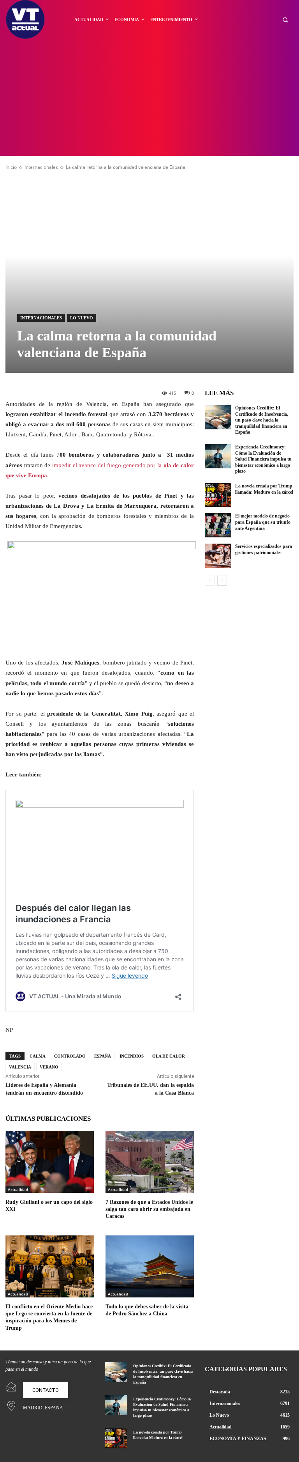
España (102, 1056)
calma (38, 1056)
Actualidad (18, 1189)
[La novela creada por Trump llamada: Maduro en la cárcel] (218, 495)
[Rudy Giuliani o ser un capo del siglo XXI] (49, 1162)
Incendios (132, 1056)
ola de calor (168, 1056)
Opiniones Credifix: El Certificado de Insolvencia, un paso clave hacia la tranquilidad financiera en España (261, 420)
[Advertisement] (149, 97)
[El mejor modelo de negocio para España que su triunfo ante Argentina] (218, 525)
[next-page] (222, 581)
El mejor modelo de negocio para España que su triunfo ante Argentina (262, 522)
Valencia (20, 1067)
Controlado (70, 1056)
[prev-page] (210, 581)
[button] (285, 20)
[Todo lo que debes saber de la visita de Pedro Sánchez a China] (150, 1266)
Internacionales (41, 167)
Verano (49, 1067)
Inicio (11, 167)
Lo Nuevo (81, 317)
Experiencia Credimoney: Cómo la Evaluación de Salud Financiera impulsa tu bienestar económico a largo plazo (263, 459)
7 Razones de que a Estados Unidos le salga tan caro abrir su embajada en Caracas (149, 1209)
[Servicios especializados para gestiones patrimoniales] (218, 556)
